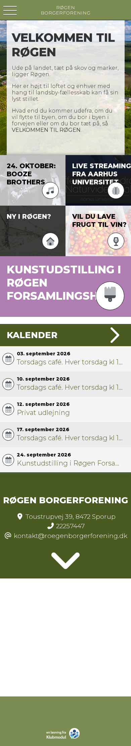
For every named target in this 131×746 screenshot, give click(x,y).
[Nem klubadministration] (64, 738)
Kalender (32, 335)
